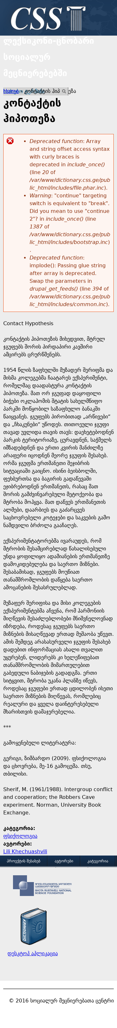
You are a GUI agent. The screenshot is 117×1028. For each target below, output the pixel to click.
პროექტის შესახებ (23, 861)
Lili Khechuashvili (25, 851)
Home (11, 91)
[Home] (46, 19)
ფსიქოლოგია (20, 836)
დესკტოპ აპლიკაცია (32, 953)
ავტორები (64, 861)
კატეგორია (97, 861)
